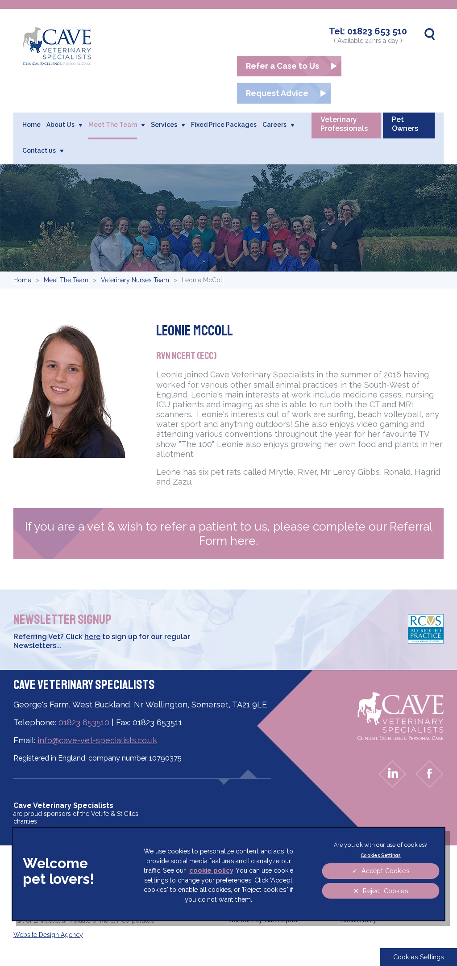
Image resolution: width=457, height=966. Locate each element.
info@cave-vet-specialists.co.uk (97, 740)
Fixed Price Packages (224, 124)
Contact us (39, 150)
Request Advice (277, 93)
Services (164, 124)
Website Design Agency (48, 934)
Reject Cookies (384, 891)
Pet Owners (405, 124)
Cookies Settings (418, 957)
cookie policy (211, 870)
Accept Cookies (385, 871)
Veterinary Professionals (344, 124)
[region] (229, 874)
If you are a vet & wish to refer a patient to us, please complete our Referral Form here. (228, 534)
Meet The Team (112, 124)
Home (31, 124)
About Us (60, 124)
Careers (274, 124)
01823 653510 (83, 722)
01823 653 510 (377, 31)
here (92, 636)
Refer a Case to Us (282, 66)
